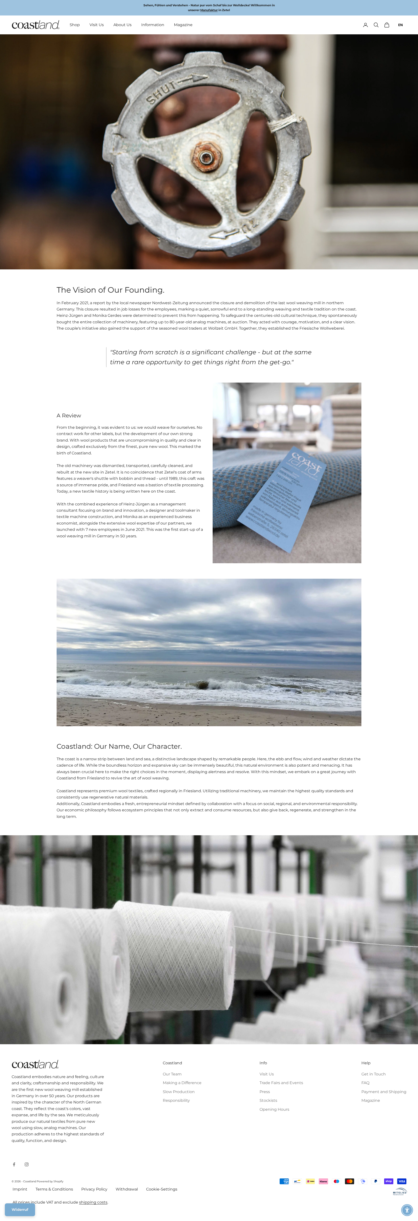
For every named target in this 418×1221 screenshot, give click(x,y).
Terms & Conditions (54, 1189)
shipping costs (93, 1202)
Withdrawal (127, 1189)
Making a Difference (182, 1082)
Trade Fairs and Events (281, 1082)
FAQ (365, 1082)
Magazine (183, 24)
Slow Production (179, 1091)
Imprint (20, 1189)
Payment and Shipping (383, 1091)
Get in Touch (373, 1074)
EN (400, 24)
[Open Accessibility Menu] (407, 1210)
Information (152, 24)
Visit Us (97, 24)
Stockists (268, 1100)
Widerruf (20, 1209)
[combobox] (400, 25)
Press (265, 1091)
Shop (75, 24)
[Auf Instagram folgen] (26, 1164)
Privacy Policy (94, 1189)
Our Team (172, 1074)
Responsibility (176, 1100)
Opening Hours (274, 1109)
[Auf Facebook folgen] (14, 1164)
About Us (122, 24)
